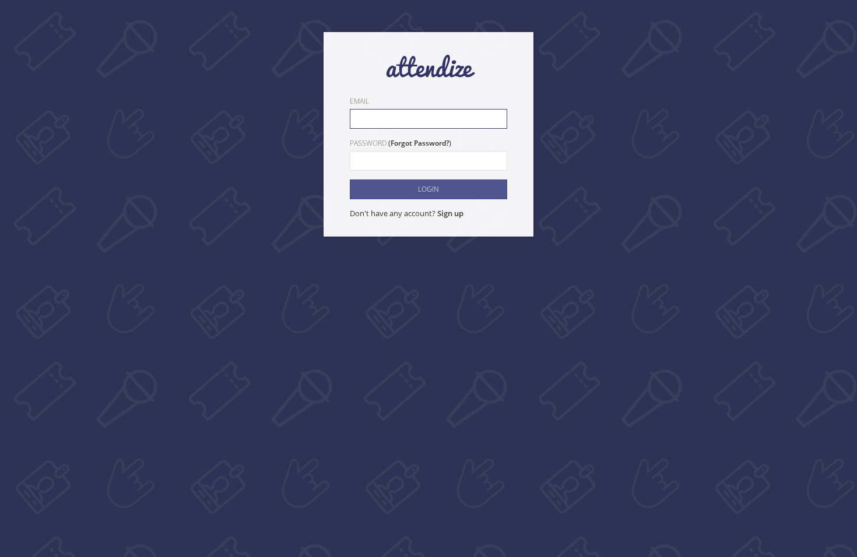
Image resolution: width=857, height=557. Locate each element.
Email (359, 101)
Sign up (450, 213)
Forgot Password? (420, 143)
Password (368, 143)
